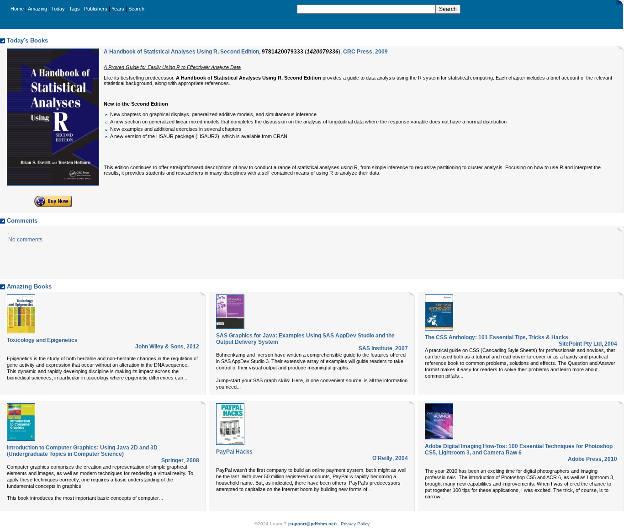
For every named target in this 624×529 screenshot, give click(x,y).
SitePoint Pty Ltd (580, 344)
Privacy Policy (355, 523)
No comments (25, 239)
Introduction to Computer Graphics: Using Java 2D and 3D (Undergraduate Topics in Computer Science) (82, 450)
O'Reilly (382, 458)
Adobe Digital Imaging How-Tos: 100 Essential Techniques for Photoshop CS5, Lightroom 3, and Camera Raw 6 (519, 449)
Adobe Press (585, 459)
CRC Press (357, 51)
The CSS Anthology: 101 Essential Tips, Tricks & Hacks (496, 337)
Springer (172, 460)
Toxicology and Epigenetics (42, 340)
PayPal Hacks (234, 452)
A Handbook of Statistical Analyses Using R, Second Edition (181, 51)
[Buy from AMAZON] (53, 205)
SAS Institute (375, 348)
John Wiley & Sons (159, 346)
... (185, 377)
